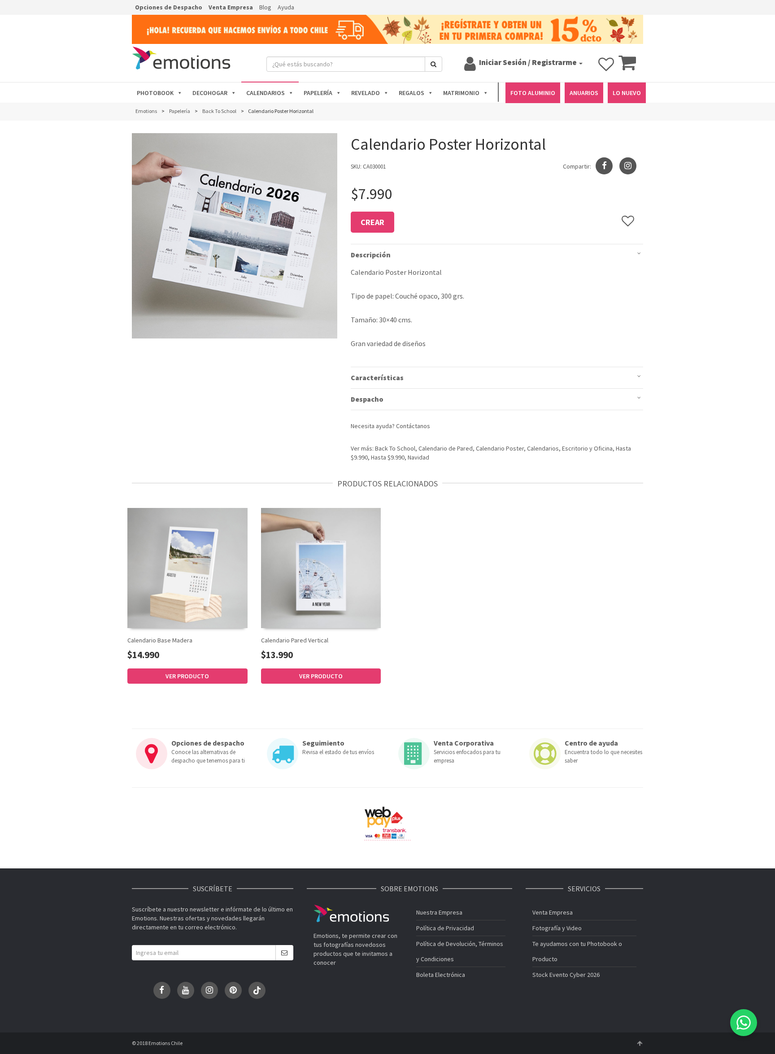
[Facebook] (161, 990)
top (639, 1043)
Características (377, 377)
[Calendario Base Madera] (187, 568)
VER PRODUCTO (187, 676)
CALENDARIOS (265, 93)
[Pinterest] (233, 990)
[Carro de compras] (627, 67)
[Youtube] (185, 990)
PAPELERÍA (318, 93)
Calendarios (543, 448)
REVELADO (365, 93)
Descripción (371, 254)
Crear (372, 222)
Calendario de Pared (445, 448)
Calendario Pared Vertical (294, 640)
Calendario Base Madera (159, 640)
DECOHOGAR (209, 93)
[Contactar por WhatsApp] (743, 1022)
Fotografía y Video (557, 928)
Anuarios (584, 93)
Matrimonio (461, 93)
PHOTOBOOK (155, 93)
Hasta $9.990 (388, 457)
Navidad (418, 457)
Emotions (351, 913)
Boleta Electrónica (440, 975)
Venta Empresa (231, 7)
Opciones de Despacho (168, 7)
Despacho (367, 399)
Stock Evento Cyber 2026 (566, 975)
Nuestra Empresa (439, 912)
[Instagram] (627, 165)
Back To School (395, 448)
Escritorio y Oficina (587, 448)
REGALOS (411, 93)
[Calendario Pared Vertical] (321, 567)
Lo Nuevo (627, 93)
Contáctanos (413, 426)
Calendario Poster (500, 448)
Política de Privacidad (445, 928)
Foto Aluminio (532, 93)
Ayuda (286, 7)
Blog (265, 7)
